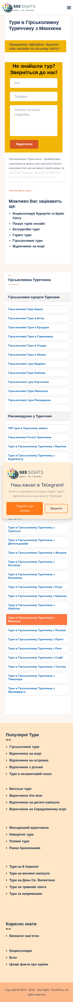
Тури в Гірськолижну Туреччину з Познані (37, 630)
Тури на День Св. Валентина (32, 880)
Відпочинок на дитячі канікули (34, 802)
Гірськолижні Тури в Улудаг (27, 345)
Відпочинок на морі (29, 246)
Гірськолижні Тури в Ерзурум (28, 327)
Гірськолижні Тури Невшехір (28, 391)
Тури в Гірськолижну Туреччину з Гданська (31, 529)
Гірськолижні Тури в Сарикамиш (30, 336)
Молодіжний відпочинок (29, 828)
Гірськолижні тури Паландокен (29, 400)
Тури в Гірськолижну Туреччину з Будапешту (31, 457)
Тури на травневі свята (27, 887)
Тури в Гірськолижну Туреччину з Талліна (37, 666)
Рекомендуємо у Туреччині (30, 416)
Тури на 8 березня (23, 866)
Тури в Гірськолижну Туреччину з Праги (35, 639)
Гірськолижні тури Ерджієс (27, 363)
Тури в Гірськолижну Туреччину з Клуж (35, 587)
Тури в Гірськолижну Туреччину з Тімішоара (31, 677)
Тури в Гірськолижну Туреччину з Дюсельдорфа (31, 541)
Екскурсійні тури (26, 229)
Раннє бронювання (24, 848)
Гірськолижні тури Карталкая (28, 382)
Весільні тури (20, 789)
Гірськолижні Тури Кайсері (26, 373)
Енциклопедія (20, 951)
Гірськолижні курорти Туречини (34, 297)
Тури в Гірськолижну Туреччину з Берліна (37, 446)
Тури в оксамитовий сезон (30, 774)
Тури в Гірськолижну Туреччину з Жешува (37, 552)
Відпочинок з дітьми (26, 767)
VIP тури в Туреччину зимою (27, 428)
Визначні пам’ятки (24, 936)
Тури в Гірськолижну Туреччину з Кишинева (31, 576)
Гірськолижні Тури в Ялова (27, 354)
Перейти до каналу (24, 508)
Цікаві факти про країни (28, 964)
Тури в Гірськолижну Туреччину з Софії (35, 657)
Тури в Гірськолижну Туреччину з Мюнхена (31, 619)
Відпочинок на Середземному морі (37, 809)
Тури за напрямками (25, 894)
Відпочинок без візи (25, 795)
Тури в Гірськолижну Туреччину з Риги (35, 648)
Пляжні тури (19, 841)
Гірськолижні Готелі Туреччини (29, 437)
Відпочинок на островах (28, 760)
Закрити (56, 508)
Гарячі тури (22, 235)
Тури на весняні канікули (29, 873)
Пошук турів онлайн (29, 223)
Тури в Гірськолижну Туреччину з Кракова (37, 596)
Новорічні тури (21, 834)
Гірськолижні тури (27, 241)
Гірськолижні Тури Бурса (25, 309)
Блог (13, 957)
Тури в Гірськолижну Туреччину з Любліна (31, 606)
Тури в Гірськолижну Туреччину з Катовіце (31, 563)
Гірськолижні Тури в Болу (26, 318)
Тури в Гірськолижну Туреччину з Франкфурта (31, 690)
